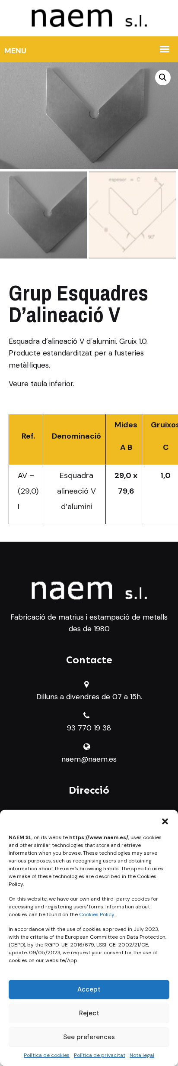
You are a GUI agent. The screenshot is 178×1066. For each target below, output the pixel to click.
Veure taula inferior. (41, 383)
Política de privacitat (99, 1055)
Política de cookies (47, 1055)
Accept (89, 989)
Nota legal (142, 1055)
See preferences (89, 1037)
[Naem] (89, 17)
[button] (165, 820)
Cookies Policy (96, 914)
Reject (89, 1013)
